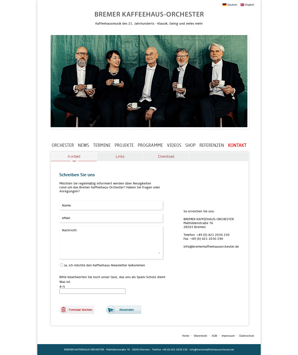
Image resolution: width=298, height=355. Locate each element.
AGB (214, 335)
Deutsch (232, 4)
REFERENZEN (211, 145)
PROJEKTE (124, 145)
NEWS (83, 145)
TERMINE (102, 145)
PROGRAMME (150, 145)
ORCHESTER (63, 145)
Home (185, 335)
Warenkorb (200, 335)
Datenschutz (246, 335)
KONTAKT (237, 145)
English (249, 4)
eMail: (67, 218)
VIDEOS (174, 145)
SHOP (190, 145)
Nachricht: (70, 230)
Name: (68, 205)
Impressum (228, 335)
